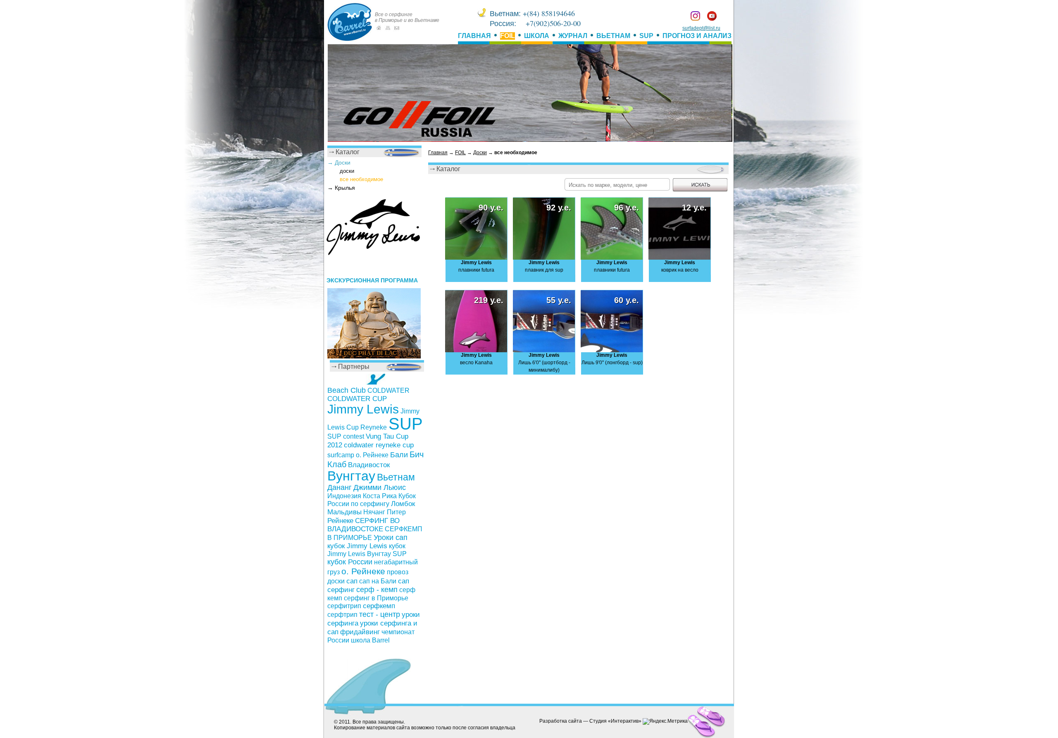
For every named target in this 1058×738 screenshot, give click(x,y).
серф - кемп (377, 589)
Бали (399, 455)
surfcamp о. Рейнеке (357, 455)
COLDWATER (388, 390)
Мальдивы (344, 512)
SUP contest (345, 436)
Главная (474, 35)
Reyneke (373, 427)
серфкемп (379, 606)
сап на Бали (377, 581)
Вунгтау (351, 475)
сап (351, 581)
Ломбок (403, 504)
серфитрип (344, 605)
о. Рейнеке (363, 571)
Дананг (339, 487)
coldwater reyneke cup (379, 445)
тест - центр (379, 614)
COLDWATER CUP (357, 399)
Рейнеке (340, 520)
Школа (536, 35)
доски (347, 171)
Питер (396, 512)
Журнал (572, 35)
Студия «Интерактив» (615, 721)
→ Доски (338, 162)
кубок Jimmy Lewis (357, 546)
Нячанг (374, 512)
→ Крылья (341, 187)
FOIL (507, 35)
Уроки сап (390, 537)
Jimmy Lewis (363, 409)
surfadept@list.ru (701, 28)
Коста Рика (380, 495)
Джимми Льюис (379, 487)
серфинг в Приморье (376, 598)
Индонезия (344, 495)
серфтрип (342, 614)
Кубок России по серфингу (371, 499)
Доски (480, 152)
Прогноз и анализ (697, 35)
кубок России (349, 562)
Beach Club (346, 390)
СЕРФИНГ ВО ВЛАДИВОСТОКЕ (363, 525)
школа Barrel (370, 640)
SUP (646, 35)
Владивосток (369, 465)
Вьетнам (613, 35)
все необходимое (361, 179)
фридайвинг (360, 632)
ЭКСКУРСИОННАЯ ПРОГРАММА (372, 280)
